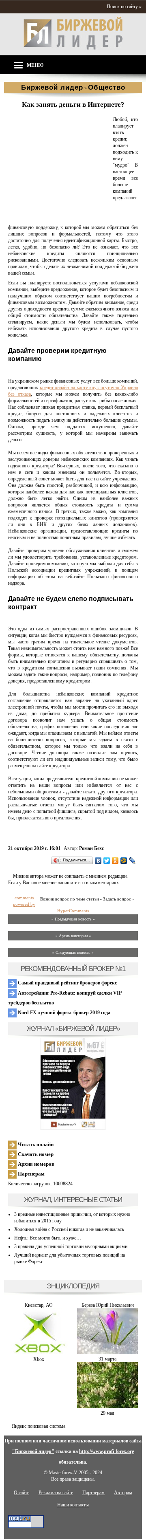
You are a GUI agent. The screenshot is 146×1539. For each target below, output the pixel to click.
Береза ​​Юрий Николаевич (108, 1305)
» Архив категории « (73, 936)
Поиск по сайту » (124, 6)
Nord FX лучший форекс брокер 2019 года (63, 1012)
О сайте (21, 1492)
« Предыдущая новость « (73, 919)
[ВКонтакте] (98, 860)
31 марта (107, 1359)
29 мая (107, 1413)
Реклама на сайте (56, 1492)
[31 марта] (107, 1352)
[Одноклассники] (115, 860)
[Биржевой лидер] (73, 48)
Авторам (123, 1492)
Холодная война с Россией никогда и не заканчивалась (69, 1229)
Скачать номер (35, 1154)
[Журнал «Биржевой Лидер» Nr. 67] (73, 1084)
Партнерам (31, 1174)
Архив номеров (35, 1164)
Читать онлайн (35, 1144)
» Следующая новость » (73, 952)
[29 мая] (107, 1406)
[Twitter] (107, 860)
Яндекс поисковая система (38, 1426)
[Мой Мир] (124, 860)
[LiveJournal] (132, 860)
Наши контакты (73, 1505)
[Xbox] (39, 1353)
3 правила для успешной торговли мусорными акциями (70, 1246)
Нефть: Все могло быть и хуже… (47, 1238)
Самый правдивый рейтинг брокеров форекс (67, 983)
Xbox (38, 1359)
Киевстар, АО (39, 1305)
